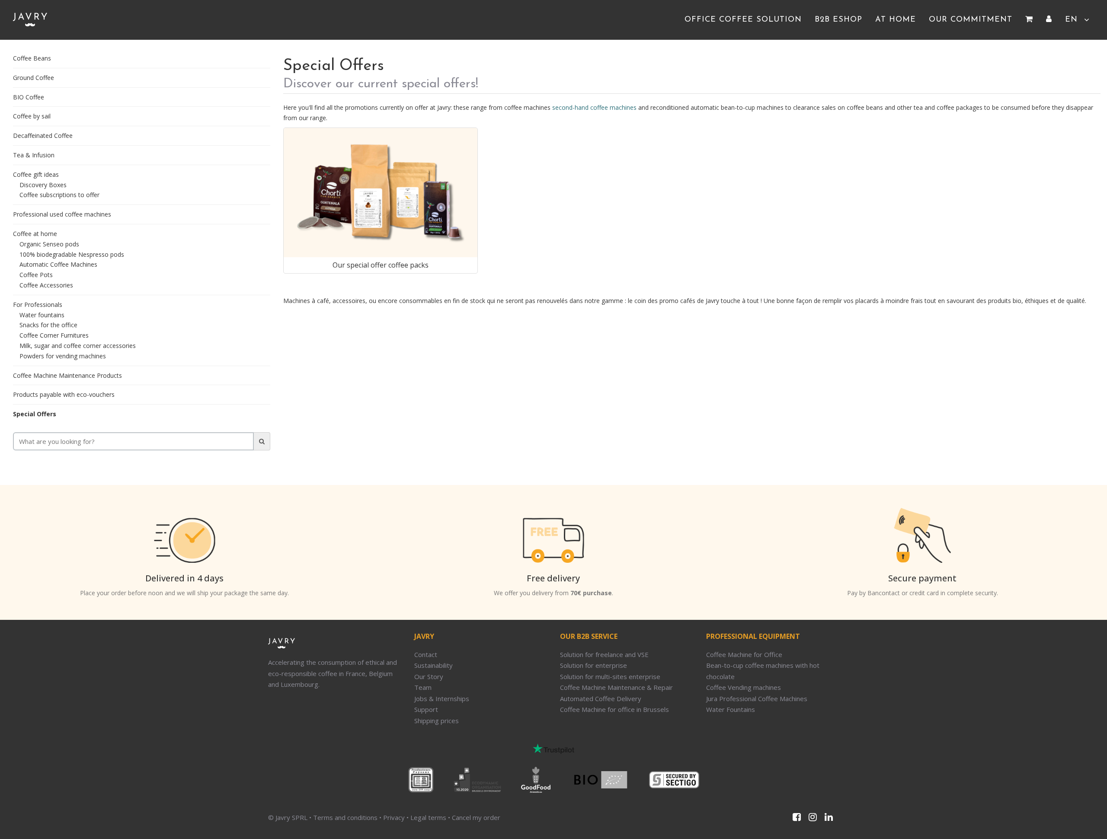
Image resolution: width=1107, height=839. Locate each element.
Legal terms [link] (428, 817)
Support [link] (426, 709)
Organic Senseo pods (49, 244)
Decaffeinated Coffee (43, 135)
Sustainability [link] (433, 665)
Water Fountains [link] (730, 709)
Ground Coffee (33, 77)
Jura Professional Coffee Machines (756, 698)
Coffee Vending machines (743, 687)
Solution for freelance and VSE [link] (604, 654)
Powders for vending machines (62, 356)
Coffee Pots (36, 275)
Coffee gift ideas (36, 174)
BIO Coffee (28, 97)
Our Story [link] (428, 676)
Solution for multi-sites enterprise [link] (610, 676)
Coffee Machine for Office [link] (744, 654)
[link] (1029, 20)
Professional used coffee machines (62, 214)
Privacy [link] (394, 817)
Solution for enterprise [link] (593, 665)
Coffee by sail (32, 116)
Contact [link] (425, 654)
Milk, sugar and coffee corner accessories (77, 345)
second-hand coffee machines (594, 107)
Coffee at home (35, 234)
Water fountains (41, 315)
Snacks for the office (48, 325)
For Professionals (37, 304)
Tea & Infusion (33, 155)
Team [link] (423, 687)
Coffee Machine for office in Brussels (614, 709)
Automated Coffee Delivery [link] (600, 698)
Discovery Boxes (43, 185)
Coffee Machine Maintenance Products (67, 375)
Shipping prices (436, 720)
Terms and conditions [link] (345, 817)
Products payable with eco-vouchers (64, 394)
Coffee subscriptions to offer (59, 195)
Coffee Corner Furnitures (54, 335)
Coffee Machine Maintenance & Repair (616, 687)
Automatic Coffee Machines (58, 264)
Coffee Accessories (46, 285)
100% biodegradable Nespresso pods (71, 254)
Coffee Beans (32, 58)
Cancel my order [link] (476, 817)
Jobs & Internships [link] (441, 698)
